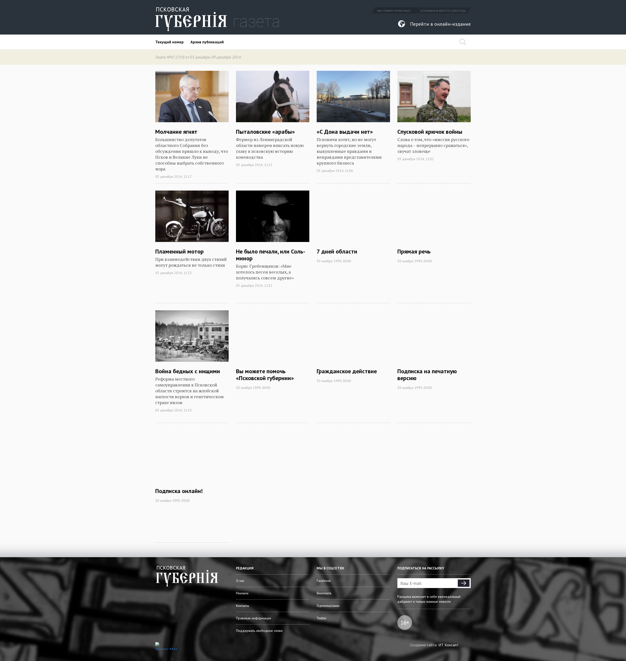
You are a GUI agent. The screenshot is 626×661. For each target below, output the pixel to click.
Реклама (242, 593)
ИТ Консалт (448, 644)
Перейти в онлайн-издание (440, 24)
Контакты (242, 605)
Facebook (324, 580)
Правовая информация (253, 618)
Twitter (322, 618)
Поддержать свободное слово (259, 630)
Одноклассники (328, 605)
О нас (240, 580)
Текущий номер (169, 41)
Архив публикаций (207, 41)
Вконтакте (324, 593)
